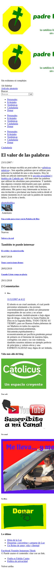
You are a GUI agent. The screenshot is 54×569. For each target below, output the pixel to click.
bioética (11, 202)
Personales (12, 99)
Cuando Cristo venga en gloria (14, 274)
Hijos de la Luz (14, 540)
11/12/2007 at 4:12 (16, 299)
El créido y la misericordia (12, 251)
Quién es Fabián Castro (18, 558)
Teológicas (12, 105)
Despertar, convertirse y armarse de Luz (26, 542)
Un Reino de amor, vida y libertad (23, 545)
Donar (10, 110)
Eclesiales (11, 102)
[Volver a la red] (6, 229)
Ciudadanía (12, 107)
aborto (4, 202)
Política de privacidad (17, 561)
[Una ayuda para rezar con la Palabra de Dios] (6, 210)
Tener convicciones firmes (12, 262)
